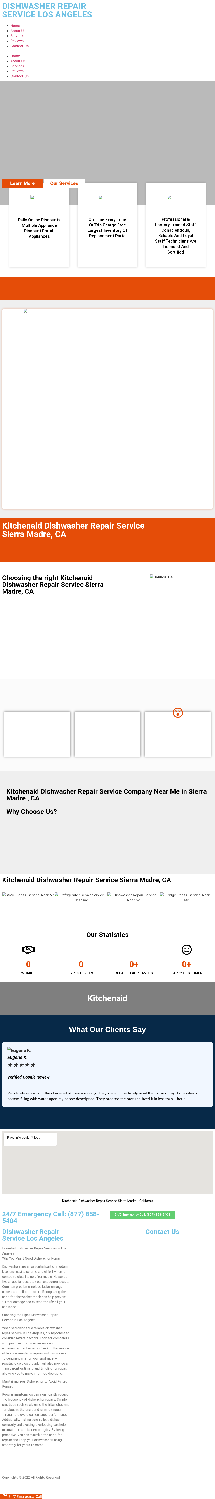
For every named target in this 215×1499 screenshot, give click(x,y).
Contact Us (19, 46)
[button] (107, 50)
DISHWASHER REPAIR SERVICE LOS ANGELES (47, 10)
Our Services (64, 183)
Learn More (22, 183)
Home (15, 26)
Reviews (17, 41)
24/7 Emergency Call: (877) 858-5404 (51, 1217)
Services (17, 36)
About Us (17, 31)
